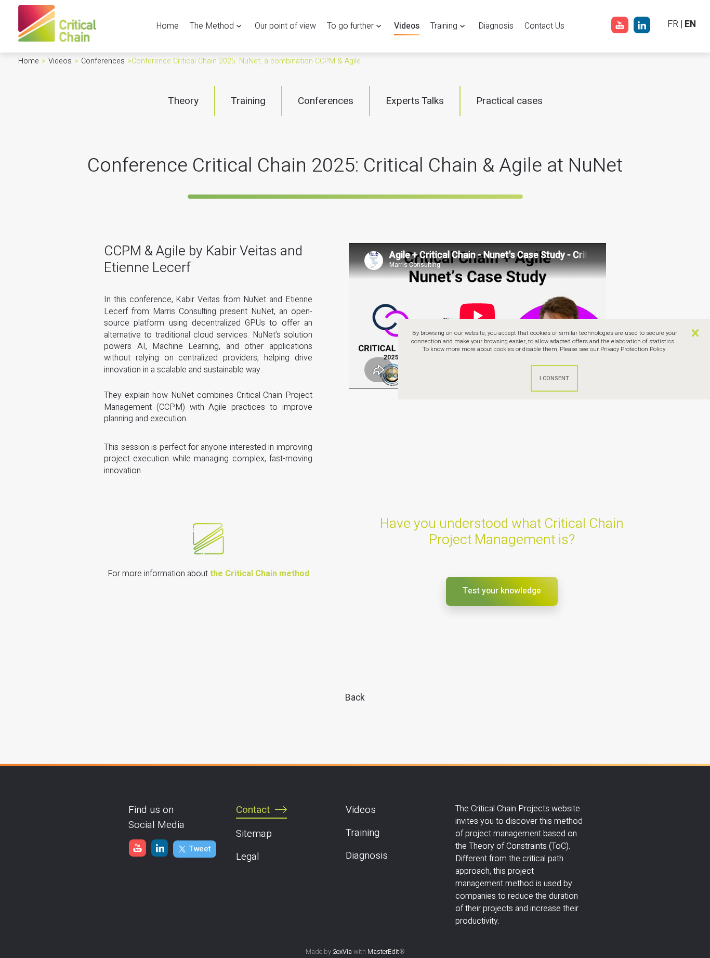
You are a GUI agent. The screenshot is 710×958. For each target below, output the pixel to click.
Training (362, 832)
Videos (361, 809)
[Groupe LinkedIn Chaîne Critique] (642, 27)
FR (672, 24)
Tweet (200, 849)
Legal (247, 856)
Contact (253, 809)
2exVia (342, 951)
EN (690, 24)
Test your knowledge (502, 591)
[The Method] (209, 573)
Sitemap (254, 833)
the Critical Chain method (259, 573)
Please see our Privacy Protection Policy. (613, 349)
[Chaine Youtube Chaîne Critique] (619, 27)
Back (354, 697)
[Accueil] (57, 41)
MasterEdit (383, 951)
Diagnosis (367, 855)
